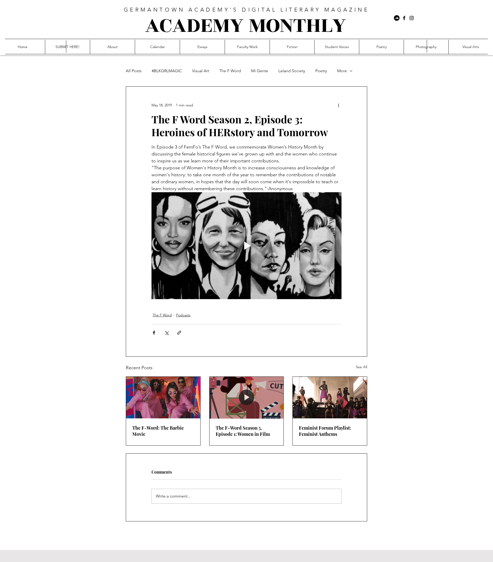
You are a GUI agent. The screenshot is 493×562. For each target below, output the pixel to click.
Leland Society (291, 70)
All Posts (133, 70)
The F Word (230, 70)
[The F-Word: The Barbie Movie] (163, 397)
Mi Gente (259, 70)
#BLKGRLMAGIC (167, 70)
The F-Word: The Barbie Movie (158, 431)
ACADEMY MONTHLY (245, 25)
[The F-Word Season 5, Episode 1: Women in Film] (247, 397)
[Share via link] (179, 332)
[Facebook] (404, 18)
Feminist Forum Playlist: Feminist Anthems (325, 431)
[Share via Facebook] (153, 332)
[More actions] (338, 105)
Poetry (321, 70)
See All (361, 367)
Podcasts (183, 315)
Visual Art (200, 70)
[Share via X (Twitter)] (166, 332)
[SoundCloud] (397, 18)
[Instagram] (411, 18)
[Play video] (246, 245)
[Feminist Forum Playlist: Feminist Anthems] (330, 397)
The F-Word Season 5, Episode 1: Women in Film (243, 431)
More (342, 70)
